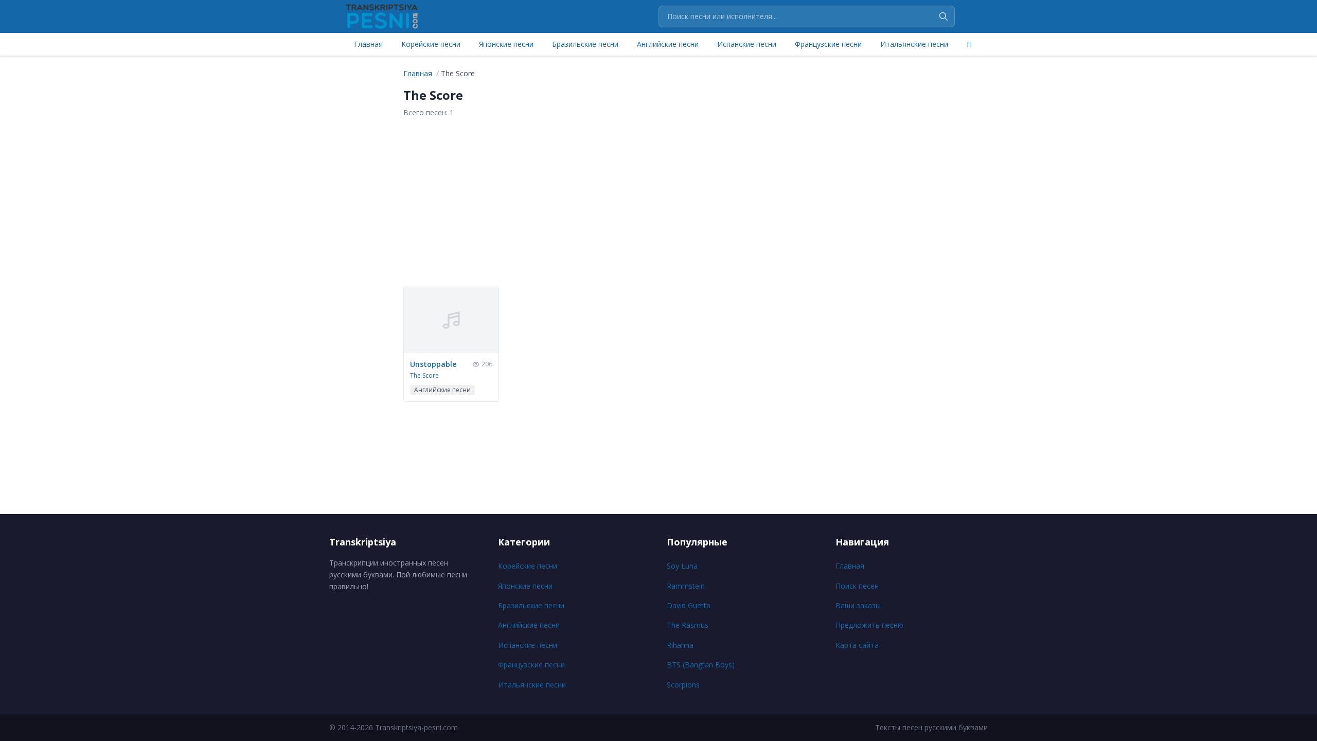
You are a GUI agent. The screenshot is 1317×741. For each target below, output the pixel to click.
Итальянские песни (914, 44)
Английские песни (668, 44)
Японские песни (506, 44)
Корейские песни (430, 44)
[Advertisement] (658, 202)
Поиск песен (857, 586)
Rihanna (680, 645)
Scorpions (683, 685)
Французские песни (828, 44)
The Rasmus (687, 625)
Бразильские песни (585, 44)
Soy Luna (682, 566)
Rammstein (686, 586)
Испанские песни (746, 44)
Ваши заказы (858, 605)
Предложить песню (869, 625)
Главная (368, 44)
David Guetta (688, 605)
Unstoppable (433, 364)
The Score (424, 375)
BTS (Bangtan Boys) (701, 664)
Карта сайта (857, 645)
